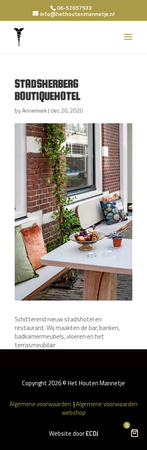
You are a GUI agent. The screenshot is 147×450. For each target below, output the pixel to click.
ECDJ (92, 433)
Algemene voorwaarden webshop (100, 408)
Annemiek (34, 110)
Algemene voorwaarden (40, 404)
